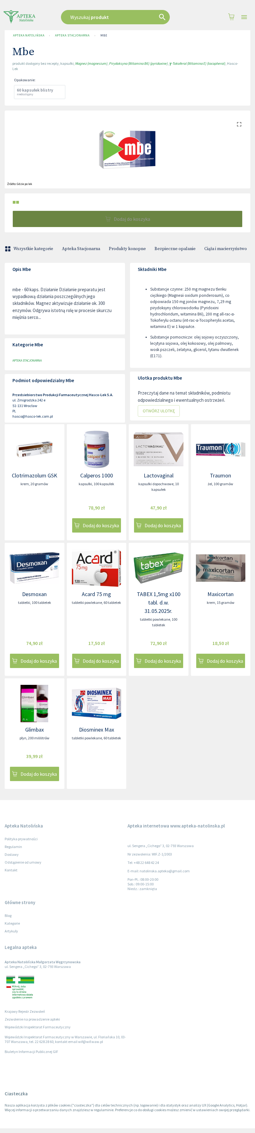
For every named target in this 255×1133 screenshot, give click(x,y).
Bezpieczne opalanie (175, 249)
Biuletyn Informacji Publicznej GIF (31, 1051)
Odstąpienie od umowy (23, 862)
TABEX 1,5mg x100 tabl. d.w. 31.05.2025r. (158, 602)
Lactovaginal (159, 475)
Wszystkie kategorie (33, 249)
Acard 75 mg (96, 594)
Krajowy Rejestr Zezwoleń (25, 1011)
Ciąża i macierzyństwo (225, 249)
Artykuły (11, 931)
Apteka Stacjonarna (72, 35)
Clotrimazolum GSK (34, 475)
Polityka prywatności (21, 839)
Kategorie (12, 923)
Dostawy (12, 854)
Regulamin (13, 846)
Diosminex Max (96, 729)
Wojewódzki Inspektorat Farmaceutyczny (38, 1027)
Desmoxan (34, 594)
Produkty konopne (127, 249)
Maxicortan (220, 594)
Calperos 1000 (96, 475)
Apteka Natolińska (28, 35)
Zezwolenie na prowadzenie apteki (32, 1019)
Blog (8, 915)
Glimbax (34, 729)
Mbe (103, 35)
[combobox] (122, 17)
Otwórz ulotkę (159, 411)
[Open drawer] (244, 17)
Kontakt (11, 870)
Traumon (220, 475)
